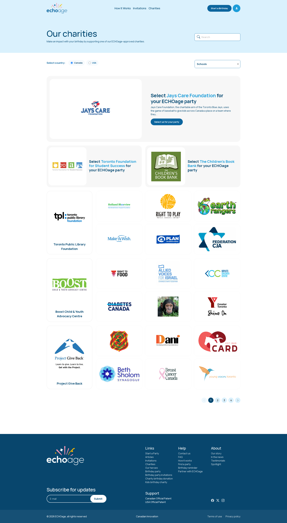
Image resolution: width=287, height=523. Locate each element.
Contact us (184, 453)
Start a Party (152, 453)
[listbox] (217, 64)
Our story (216, 453)
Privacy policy (233, 516)
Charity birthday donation (159, 478)
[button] (236, 8)
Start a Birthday (219, 8)
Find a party (184, 464)
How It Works (123, 8)
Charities (154, 8)
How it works (185, 460)
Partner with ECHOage (190, 471)
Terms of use (214, 516)
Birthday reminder (187, 467)
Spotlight (216, 464)
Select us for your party (166, 121)
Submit (98, 498)
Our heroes (151, 467)
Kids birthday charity (156, 482)
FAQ (180, 457)
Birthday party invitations (158, 475)
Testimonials (218, 460)
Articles (149, 457)
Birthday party (153, 471)
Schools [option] (202, 64)
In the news (217, 457)
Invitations (139, 8)
